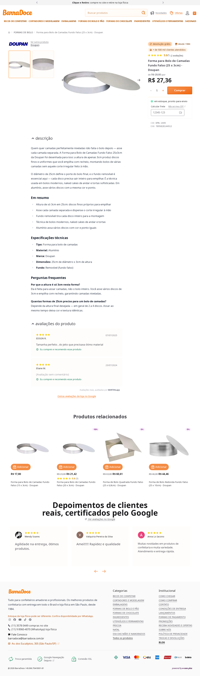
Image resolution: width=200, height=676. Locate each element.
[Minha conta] (187, 13)
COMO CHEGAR (167, 596)
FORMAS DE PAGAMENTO (172, 617)
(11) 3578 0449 (19, 625)
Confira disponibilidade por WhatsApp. (72, 616)
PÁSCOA (117, 625)
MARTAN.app (114, 390)
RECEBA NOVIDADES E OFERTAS (175, 625)
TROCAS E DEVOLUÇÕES (171, 638)
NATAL (116, 629)
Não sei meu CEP (176, 106)
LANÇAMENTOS (167, 612)
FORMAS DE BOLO (23, 32)
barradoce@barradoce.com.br (26, 638)
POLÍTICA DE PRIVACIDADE (173, 633)
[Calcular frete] (180, 112)
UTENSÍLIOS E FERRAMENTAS (128, 621)
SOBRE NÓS (165, 629)
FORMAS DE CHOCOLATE (126, 612)
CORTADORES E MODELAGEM (128, 600)
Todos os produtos (123, 638)
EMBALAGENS (120, 604)
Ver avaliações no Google (101, 519)
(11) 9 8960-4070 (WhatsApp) (28, 629)
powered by (182, 668)
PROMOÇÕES (166, 621)
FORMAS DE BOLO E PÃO (126, 608)
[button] (187, 12)
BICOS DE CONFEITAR (124, 596)
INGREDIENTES (121, 617)
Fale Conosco (19, 634)
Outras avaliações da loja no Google (77, 396)
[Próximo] (162, 2)
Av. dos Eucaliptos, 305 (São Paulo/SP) (34, 643)
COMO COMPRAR (168, 600)
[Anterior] (37, 2)
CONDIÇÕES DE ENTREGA (172, 608)
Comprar (179, 90)
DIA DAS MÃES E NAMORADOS (129, 633)
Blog (162, 642)
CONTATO (164, 604)
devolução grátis (161, 43)
